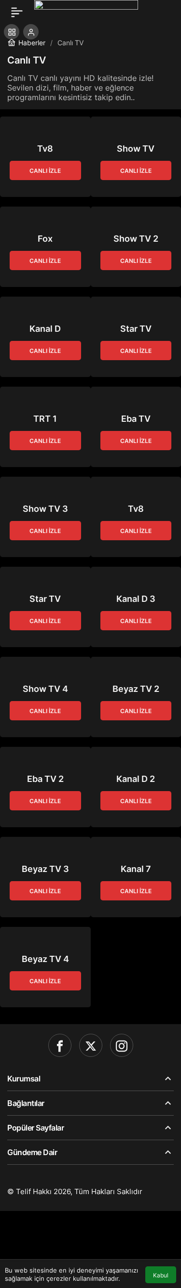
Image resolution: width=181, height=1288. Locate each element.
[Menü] (17, 12)
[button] (11, 31)
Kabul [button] (160, 1275)
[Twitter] (90, 1045)
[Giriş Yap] (31, 31)
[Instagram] (121, 1045)
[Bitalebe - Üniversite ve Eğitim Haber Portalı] (86, 11)
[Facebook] (59, 1045)
